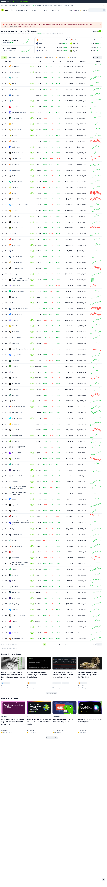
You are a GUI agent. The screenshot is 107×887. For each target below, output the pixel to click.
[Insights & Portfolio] (105, 15)
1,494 (16, 5)
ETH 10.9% (60, 5)
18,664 (6, 5)
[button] (51, 693)
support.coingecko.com (11, 26)
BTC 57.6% (54, 5)
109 (65, 644)
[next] (69, 644)
